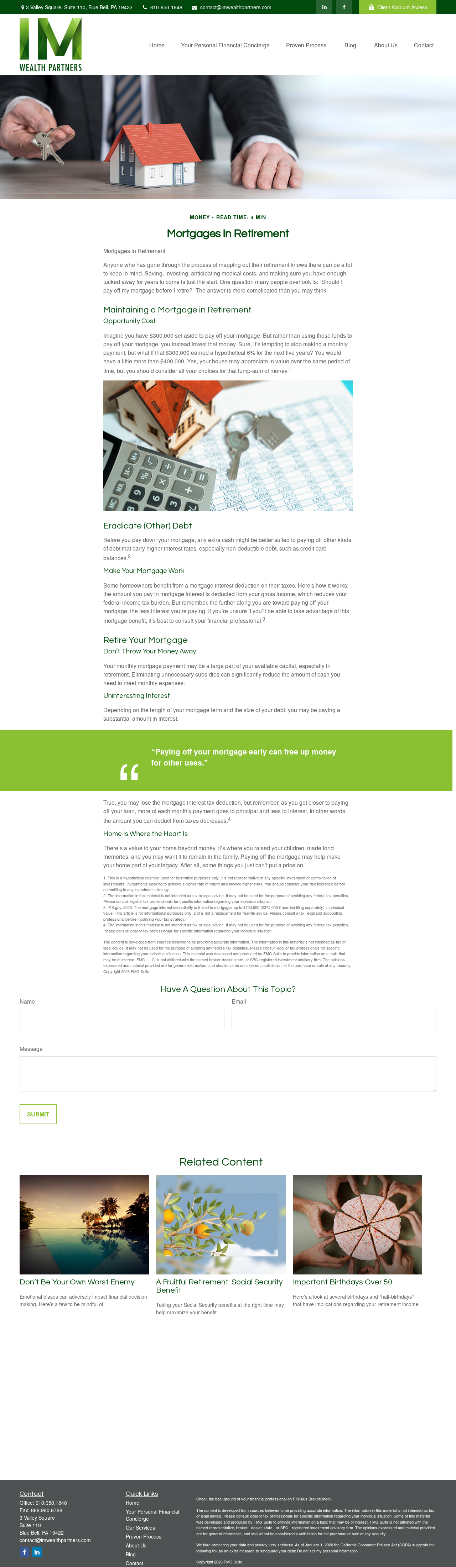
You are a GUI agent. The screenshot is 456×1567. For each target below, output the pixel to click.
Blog (131, 1554)
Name (27, 1001)
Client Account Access (402, 7)
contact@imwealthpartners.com (235, 7)
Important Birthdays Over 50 (342, 1282)
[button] (156, 44)
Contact (134, 1563)
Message (31, 1049)
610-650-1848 (166, 7)
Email (239, 1001)
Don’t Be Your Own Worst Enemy (77, 1282)
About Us (136, 1545)
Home (132, 1502)
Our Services (140, 1527)
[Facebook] (344, 7)
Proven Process (143, 1536)
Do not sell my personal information (327, 1550)
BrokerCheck (320, 1499)
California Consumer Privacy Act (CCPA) (376, 1544)
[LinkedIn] (324, 7)
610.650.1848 (51, 1502)
